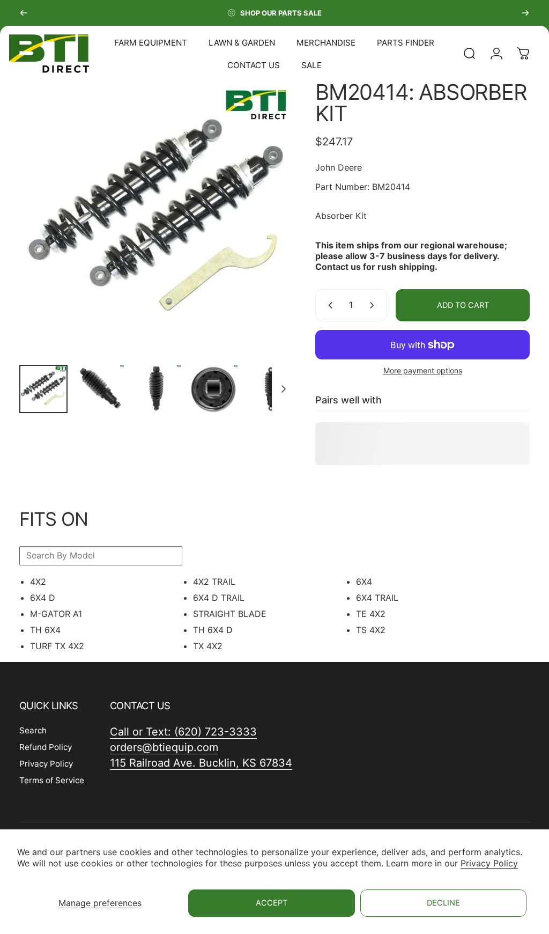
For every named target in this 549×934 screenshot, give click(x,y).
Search (33, 730)
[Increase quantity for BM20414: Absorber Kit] (374, 305)
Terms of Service (51, 780)
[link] (201, 763)
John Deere (338, 167)
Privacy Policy (489, 863)
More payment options (422, 370)
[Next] (525, 13)
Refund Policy (45, 747)
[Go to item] (43, 389)
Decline (443, 903)
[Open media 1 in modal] (156, 219)
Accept (271, 903)
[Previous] (23, 13)
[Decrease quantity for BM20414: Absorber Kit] (328, 305)
